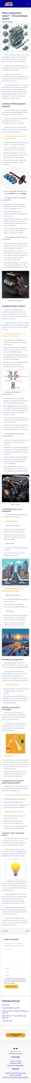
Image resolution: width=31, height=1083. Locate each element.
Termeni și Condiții (15, 1061)
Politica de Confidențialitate (15, 1065)
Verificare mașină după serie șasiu (15, 1073)
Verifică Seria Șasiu (16, 1035)
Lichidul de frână (7, 1021)
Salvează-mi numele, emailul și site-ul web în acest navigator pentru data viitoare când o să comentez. (15, 981)
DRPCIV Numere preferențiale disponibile (15, 1077)
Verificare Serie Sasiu (15, 1053)
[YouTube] (16, 1048)
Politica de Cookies (15, 1063)
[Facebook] (14, 1048)
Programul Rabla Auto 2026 (10, 1008)
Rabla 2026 (5, 1005)
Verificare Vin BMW (15, 1075)
